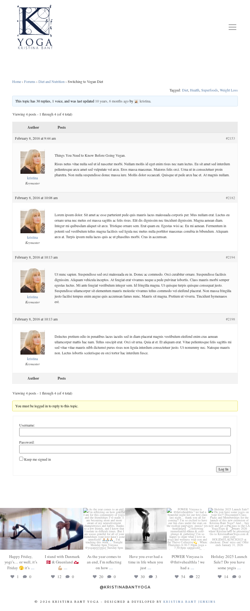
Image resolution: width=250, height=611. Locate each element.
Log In (223, 468)
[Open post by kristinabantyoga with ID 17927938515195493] (21, 529)
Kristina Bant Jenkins (189, 601)
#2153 (230, 138)
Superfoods (209, 90)
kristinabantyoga (20, 513)
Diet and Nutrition (51, 81)
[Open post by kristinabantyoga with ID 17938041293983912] (229, 529)
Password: (26, 442)
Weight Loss (229, 90)
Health (194, 90)
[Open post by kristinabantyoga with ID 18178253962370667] (63, 529)
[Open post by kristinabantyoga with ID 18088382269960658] (188, 529)
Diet (185, 90)
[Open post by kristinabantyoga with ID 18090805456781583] (104, 529)
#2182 (230, 197)
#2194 (230, 257)
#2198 (230, 318)
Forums (29, 81)
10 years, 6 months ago (112, 100)
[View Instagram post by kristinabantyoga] (38, 545)
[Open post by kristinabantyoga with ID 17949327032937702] (146, 529)
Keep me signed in (37, 459)
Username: (27, 425)
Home (16, 81)
